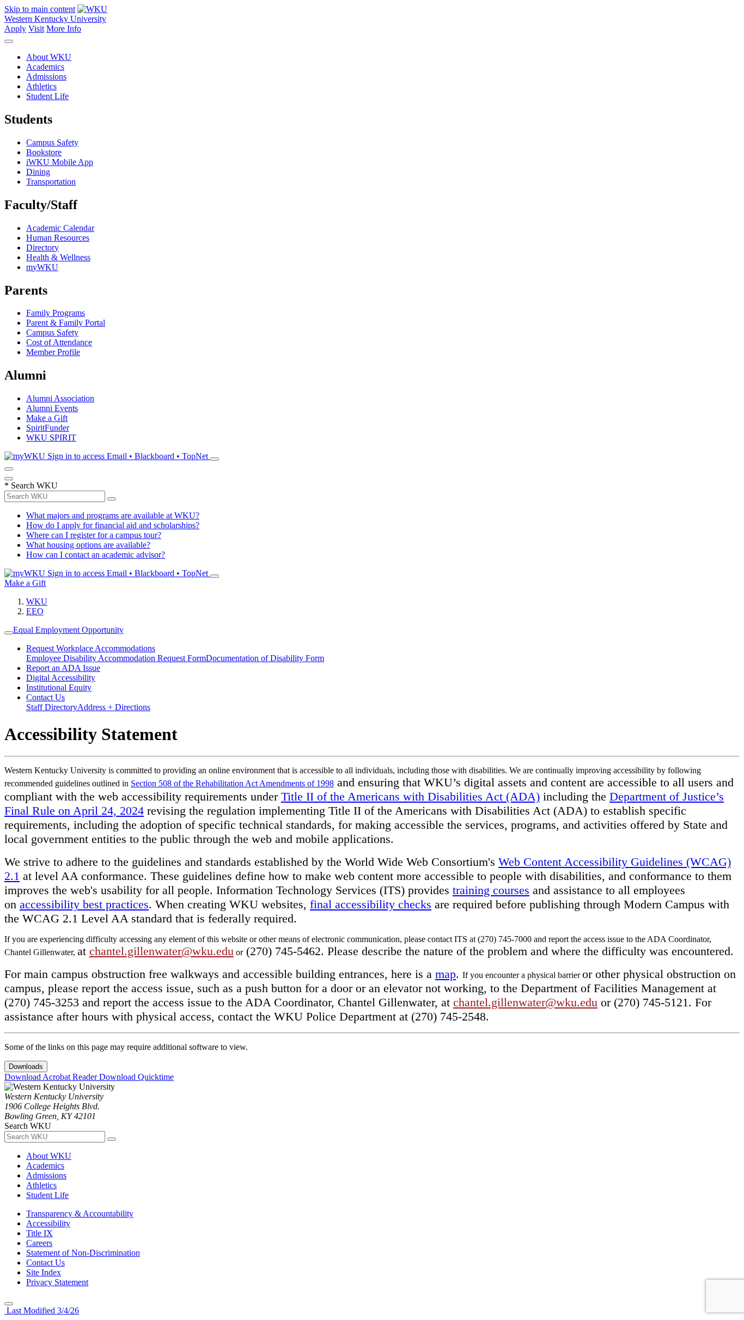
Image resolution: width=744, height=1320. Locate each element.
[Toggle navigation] (8, 632)
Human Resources (57, 237)
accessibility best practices (84, 904)
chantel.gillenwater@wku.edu (161, 951)
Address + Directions (113, 707)
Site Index (43, 1272)
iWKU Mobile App (59, 162)
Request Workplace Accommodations (90, 648)
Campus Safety (52, 142)
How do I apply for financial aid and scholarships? (112, 525)
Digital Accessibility (60, 677)
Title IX (39, 1233)
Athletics (41, 86)
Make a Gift (47, 418)
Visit (36, 28)
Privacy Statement (57, 1282)
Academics (45, 66)
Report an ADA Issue (63, 668)
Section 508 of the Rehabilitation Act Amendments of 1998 (232, 783)
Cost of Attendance (59, 342)
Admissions (46, 76)
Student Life (47, 96)
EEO (35, 611)
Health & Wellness (58, 257)
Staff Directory (51, 707)
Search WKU (31, 485)
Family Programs (55, 312)
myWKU (42, 267)
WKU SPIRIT (51, 437)
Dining (38, 171)
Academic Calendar (60, 228)
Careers (39, 1243)
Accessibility (48, 1223)
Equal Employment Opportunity (68, 629)
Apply (15, 28)
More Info (63, 28)
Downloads (26, 1066)
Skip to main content (39, 9)
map (445, 974)
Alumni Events (52, 408)
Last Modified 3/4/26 (41, 1310)
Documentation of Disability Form (265, 658)
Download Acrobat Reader (51, 1076)
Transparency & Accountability (79, 1213)
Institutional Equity (59, 687)
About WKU (48, 57)
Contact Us (45, 697)
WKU (36, 601)
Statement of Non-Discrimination (83, 1252)
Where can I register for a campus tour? (93, 535)
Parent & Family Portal (65, 322)
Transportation (51, 181)
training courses (491, 890)
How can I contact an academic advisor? (95, 554)
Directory (42, 247)
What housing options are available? (88, 544)
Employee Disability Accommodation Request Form (116, 658)
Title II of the (314, 796)
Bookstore (44, 152)
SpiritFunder (47, 427)
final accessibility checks (370, 904)
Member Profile (53, 352)
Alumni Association (60, 398)
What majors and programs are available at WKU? (112, 515)
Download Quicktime (136, 1076)
